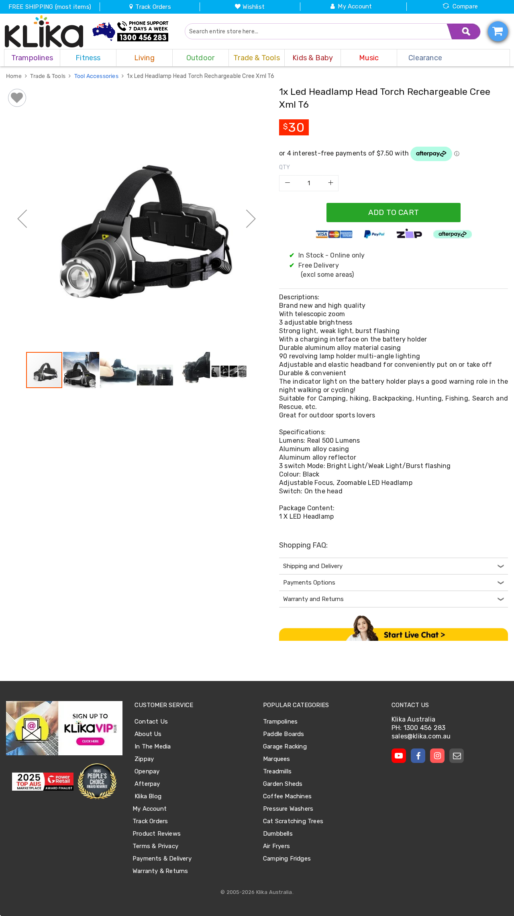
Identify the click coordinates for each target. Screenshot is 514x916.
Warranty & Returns (160, 871)
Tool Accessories (97, 76)
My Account (355, 6)
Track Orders (152, 6)
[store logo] (44, 31)
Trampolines (280, 721)
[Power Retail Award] (42, 782)
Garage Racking (285, 746)
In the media (153, 746)
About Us (148, 734)
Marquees (276, 759)
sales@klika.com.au (421, 736)
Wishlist (254, 6)
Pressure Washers (288, 808)
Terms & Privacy (155, 846)
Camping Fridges (287, 858)
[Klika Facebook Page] (418, 755)
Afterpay (147, 783)
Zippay (144, 759)
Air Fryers (276, 846)
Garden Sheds (282, 783)
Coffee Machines (287, 796)
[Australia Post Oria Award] (97, 781)
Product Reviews (157, 833)
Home (14, 76)
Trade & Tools (48, 76)
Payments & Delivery (162, 858)
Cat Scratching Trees (293, 821)
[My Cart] (498, 31)
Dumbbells (278, 833)
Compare (465, 6)
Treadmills (277, 771)
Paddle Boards (283, 734)
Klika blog (148, 796)
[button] (22, 218)
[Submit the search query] (464, 31)
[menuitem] (32, 57)
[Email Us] (456, 755)
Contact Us (151, 721)
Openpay (147, 771)
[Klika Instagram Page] (437, 755)
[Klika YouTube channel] (399, 755)
